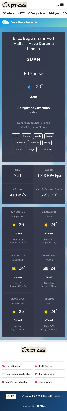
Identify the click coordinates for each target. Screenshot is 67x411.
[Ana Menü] (62, 4)
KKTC (21, 13)
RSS (12, 396)
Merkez (18, 149)
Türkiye (54, 13)
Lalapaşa (20, 142)
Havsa (26, 136)
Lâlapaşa (34, 142)
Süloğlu (31, 149)
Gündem (8, 13)
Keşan (49, 136)
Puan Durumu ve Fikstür (18, 374)
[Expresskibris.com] (14, 5)
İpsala (38, 136)
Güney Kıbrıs (36, 13)
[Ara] (57, 4)
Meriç (47, 142)
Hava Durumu (13, 366)
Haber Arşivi (45, 382)
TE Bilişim (41, 406)
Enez (15, 136)
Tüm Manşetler (47, 374)
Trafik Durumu (46, 366)
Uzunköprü (46, 149)
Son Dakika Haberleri (16, 382)
